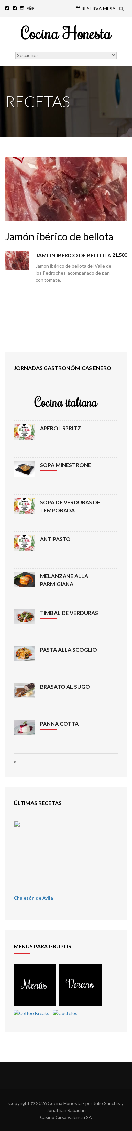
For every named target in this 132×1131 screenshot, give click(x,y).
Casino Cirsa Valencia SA (66, 1117)
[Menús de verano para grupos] (80, 1003)
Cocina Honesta (66, 32)
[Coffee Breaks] (31, 1013)
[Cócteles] (65, 1013)
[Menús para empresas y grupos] (35, 1003)
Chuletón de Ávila (33, 898)
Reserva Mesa (98, 8)
